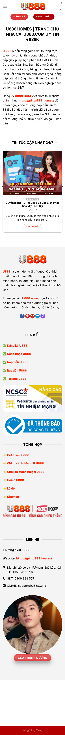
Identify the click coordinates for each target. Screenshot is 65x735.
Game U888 (15, 480)
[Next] (62, 192)
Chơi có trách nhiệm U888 (26, 472)
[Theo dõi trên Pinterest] (27, 316)
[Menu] (5, 6)
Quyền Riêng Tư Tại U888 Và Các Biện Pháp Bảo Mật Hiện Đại (33, 204)
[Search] (61, 7)
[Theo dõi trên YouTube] (32, 316)
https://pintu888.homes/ (36, 100)
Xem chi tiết (32, 226)
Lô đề (11, 488)
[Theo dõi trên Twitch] (42, 316)
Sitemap (13, 496)
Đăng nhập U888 (18, 354)
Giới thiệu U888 (18, 455)
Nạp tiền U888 (17, 362)
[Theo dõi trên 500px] (37, 316)
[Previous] (2, 192)
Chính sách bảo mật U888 (25, 463)
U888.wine (30, 298)
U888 (7, 51)
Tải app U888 (16, 379)
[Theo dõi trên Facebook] (22, 316)
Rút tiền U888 (16, 370)
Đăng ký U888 (16, 345)
